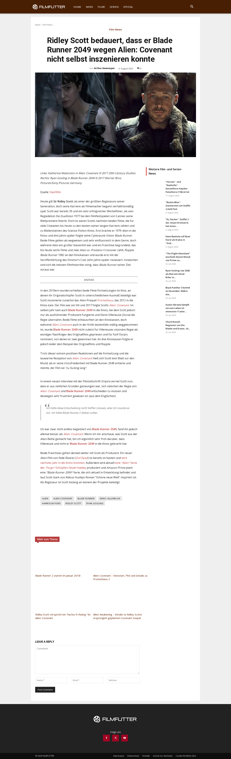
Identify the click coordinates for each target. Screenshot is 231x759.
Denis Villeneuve (110, 498)
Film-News (47, 24)
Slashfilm (55, 192)
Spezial (128, 6)
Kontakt (146, 755)
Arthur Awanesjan (104, 68)
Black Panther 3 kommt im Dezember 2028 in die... (178, 291)
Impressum (118, 755)
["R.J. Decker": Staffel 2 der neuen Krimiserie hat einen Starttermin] (154, 223)
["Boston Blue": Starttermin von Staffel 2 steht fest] (154, 206)
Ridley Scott (73, 503)
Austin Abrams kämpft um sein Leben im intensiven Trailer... (177, 308)
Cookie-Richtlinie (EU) (186, 755)
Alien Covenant (63, 498)
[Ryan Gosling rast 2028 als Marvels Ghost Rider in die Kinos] (154, 275)
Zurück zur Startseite (162, 755)
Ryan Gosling (94, 503)
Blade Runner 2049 (80, 310)
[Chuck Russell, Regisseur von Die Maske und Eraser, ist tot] (154, 326)
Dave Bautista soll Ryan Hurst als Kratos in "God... (178, 240)
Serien (114, 6)
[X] (115, 738)
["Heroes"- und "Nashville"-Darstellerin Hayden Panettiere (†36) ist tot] (154, 186)
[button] (192, 7)
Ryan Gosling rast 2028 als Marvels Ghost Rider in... (178, 274)
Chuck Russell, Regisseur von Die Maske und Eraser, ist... (178, 325)
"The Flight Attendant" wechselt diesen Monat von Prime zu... (178, 257)
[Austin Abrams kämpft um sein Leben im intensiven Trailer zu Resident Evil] (154, 309)
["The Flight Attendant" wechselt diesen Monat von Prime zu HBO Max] (154, 258)
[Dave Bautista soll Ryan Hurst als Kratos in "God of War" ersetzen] (154, 241)
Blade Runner (86, 498)
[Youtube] (124, 738)
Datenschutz (133, 755)
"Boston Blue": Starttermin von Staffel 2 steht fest (178, 206)
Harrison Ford (51, 503)
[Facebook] (106, 738)
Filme (101, 6)
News (89, 6)
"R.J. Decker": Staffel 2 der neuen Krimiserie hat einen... (177, 223)
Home (77, 6)
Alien (45, 498)
